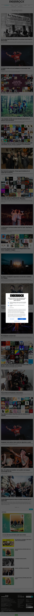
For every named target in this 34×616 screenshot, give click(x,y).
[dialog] (17, 308)
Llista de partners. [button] (22, 312)
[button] (17, 307)
